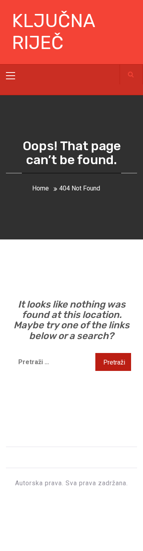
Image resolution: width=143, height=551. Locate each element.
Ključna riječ (53, 32)
